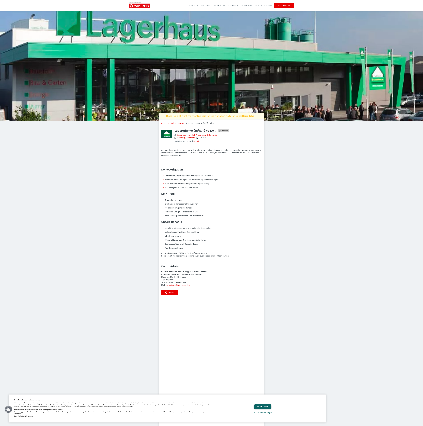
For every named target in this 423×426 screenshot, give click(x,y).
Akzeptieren (262, 407)
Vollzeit (196, 141)
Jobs (163, 123)
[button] (8, 409)
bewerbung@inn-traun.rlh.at (177, 285)
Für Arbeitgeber (219, 5)
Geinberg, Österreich (186, 137)
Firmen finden (206, 5)
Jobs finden (193, 5)
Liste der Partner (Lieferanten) (23, 416)
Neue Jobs (248, 116)
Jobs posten (233, 5)
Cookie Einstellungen (262, 412)
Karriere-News (246, 5)
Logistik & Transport (176, 123)
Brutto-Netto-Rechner (263, 5)
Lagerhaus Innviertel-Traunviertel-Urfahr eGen (197, 135)
